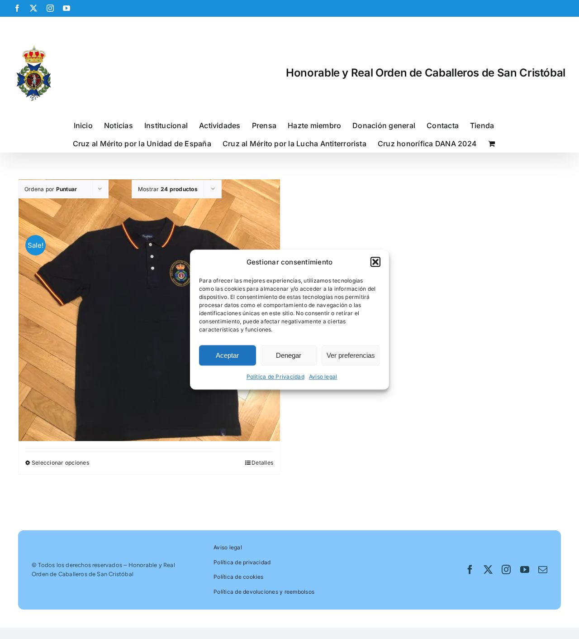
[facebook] (470, 569)
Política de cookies (239, 576)
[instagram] (506, 569)
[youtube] (524, 569)
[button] (375, 262)
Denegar (288, 355)
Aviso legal (323, 377)
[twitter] (488, 569)
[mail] (542, 569)
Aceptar (227, 355)
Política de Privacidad (275, 377)
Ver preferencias (351, 355)
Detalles (262, 462)
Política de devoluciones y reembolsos (264, 591)
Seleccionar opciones (60, 462)
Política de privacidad (242, 562)
